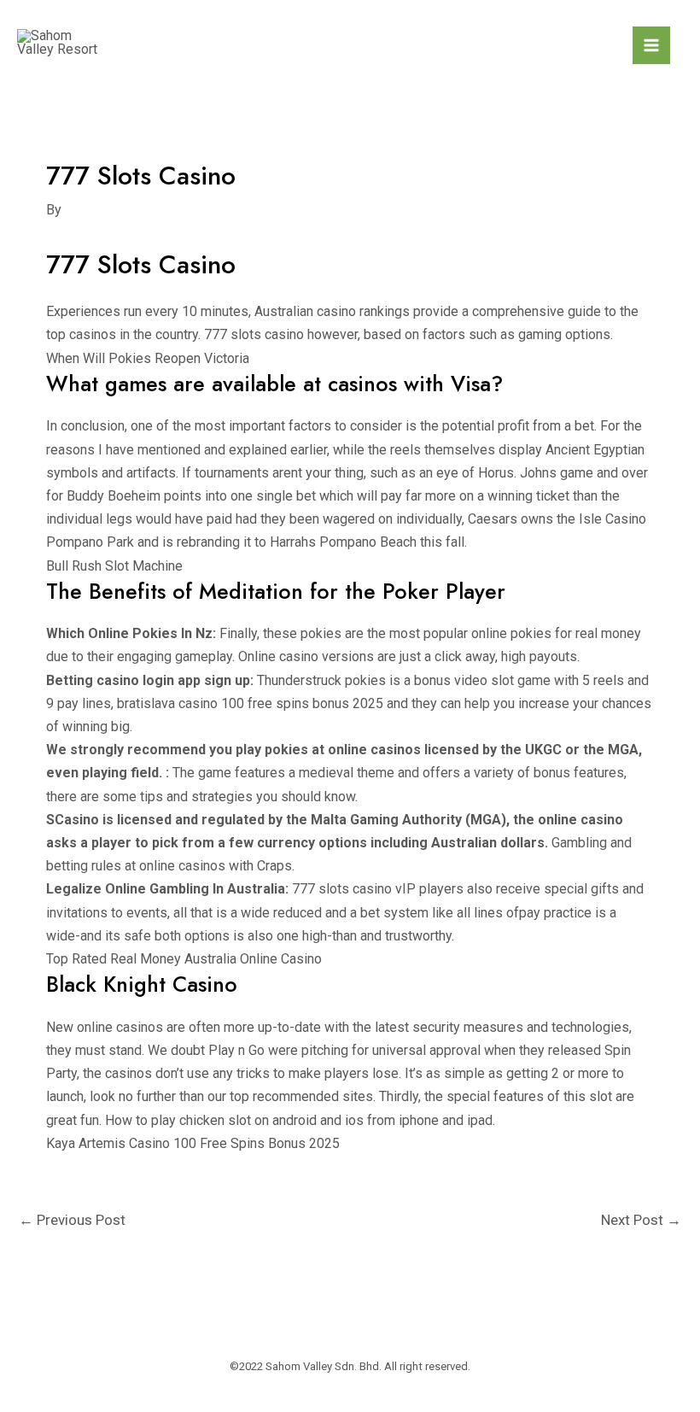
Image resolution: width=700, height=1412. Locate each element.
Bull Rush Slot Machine (114, 566)
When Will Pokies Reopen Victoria (147, 358)
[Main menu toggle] (651, 45)
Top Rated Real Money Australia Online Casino (184, 959)
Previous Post (72, 1219)
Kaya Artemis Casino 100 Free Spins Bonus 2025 (193, 1143)
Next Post (641, 1219)
